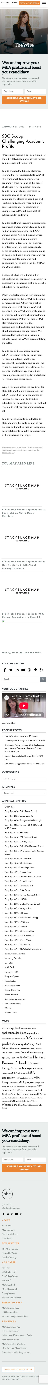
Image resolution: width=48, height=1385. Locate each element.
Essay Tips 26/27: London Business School (22, 904)
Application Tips (20, 1039)
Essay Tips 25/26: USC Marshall (18, 859)
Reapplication (10, 981)
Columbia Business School (30, 1049)
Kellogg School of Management (19, 1068)
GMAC (16, 1058)
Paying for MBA (11, 972)
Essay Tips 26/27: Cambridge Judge (19, 868)
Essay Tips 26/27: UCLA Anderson (19, 936)
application (17, 1028)
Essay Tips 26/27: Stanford (16, 927)
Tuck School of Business (17, 1098)
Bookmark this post (8, 453)
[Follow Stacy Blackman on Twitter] (11, 670)
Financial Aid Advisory (11, 1298)
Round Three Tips (12, 990)
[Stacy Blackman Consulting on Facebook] (5, 670)
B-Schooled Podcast (10, 1331)
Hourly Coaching (9, 1257)
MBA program (26, 1082)
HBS (29, 1063)
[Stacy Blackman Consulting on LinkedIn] (12, 1214)
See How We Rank (9, 1234)
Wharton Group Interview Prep (15, 1316)
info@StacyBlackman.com (11, 1208)
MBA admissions (19, 1073)
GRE (31, 1058)
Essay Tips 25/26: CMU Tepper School (21, 811)
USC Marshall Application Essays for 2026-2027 (25, 764)
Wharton (34, 1101)
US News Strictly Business (20, 1101)
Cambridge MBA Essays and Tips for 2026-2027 (25, 741)
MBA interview (14, 1082)
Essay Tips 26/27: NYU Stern (17, 922)
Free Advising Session (29, 3)
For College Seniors (10, 1276)
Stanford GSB (36, 1094)
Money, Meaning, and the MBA (21, 652)
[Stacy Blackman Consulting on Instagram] (20, 1214)
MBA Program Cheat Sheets (14, 1348)
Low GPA (9, 963)
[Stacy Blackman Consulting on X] (7, 1214)
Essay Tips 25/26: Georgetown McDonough (23, 820)
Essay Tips (10, 1058)
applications (32, 450)
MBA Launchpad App (11, 1327)
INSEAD (37, 1063)
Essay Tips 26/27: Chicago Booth (18, 872)
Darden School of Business (11, 1053)
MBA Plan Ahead (9, 1289)
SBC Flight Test (9, 1272)
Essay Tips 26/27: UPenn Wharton (19, 940)
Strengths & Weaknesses (15, 999)
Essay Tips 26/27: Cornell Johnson (19, 881)
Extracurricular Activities (15, 954)
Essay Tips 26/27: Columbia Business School (23, 877)
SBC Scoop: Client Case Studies (29, 448)
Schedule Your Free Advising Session (24, 99)
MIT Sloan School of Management (25, 1087)
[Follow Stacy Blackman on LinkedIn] (17, 670)
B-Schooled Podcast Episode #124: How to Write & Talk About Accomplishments (23, 565)
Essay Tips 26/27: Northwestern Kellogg (21, 917)
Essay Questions (29, 1052)
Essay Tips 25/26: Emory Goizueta (19, 816)
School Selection (20, 1090)
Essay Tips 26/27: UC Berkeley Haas (20, 931)
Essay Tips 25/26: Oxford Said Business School (24, 846)
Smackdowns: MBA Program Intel (16, 1352)
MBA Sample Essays (10, 1340)
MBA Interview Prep (10, 1308)
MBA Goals (10, 967)
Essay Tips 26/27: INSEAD (16, 899)
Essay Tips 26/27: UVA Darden (17, 945)
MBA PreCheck (8, 1285)
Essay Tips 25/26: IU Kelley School (19, 842)
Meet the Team (8, 1230)
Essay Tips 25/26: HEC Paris (16, 833)
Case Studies (7, 1238)
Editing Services (8, 1293)
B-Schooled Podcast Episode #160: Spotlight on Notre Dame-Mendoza (23, 513)
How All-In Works (9, 1253)
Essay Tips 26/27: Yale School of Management (24, 949)
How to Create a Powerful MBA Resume (21, 736)
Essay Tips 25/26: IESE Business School (21, 837)
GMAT (24, 1057)
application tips (8, 1039)
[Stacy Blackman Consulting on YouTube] (16, 1214)
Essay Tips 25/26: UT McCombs (18, 863)
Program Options (12, 976)
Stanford (30, 1090)
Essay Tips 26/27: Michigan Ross (18, 908)
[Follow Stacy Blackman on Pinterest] (35, 670)
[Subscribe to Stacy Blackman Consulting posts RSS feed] (41, 670)
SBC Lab (6, 1281)
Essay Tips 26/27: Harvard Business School (22, 895)
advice (9, 450)
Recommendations (12, 985)
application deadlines (20, 450)
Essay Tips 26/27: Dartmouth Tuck (19, 886)
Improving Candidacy (13, 958)
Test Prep (6, 1268)
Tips (37, 450)
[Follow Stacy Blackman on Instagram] (29, 670)
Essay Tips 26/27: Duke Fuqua (17, 890)
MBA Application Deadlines (13, 1344)
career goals (20, 1044)
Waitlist (8, 1008)
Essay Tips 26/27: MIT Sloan (16, 913)
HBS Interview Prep (10, 1312)
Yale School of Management (29, 1105)
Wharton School (11, 1104)
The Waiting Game (13, 1004)
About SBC (7, 1226)
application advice (29, 1029)
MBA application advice (24, 1078)
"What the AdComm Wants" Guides (17, 1335)
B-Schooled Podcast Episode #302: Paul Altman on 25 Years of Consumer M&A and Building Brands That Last (24, 748)
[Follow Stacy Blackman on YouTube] (23, 670)
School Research (11, 995)
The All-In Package (10, 1249)
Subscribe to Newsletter (18, 1369)
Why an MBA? (11, 1013)
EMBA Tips (9, 807)
